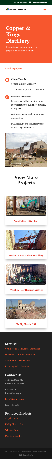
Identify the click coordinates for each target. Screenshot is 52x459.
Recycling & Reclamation (17, 366)
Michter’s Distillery (14, 435)
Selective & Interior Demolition (20, 354)
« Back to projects (13, 68)
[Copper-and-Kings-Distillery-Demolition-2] (26, 166)
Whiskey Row (11, 430)
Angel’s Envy (11, 418)
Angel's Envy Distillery (26, 220)
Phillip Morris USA (26, 324)
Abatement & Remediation (18, 360)
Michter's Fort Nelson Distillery (26, 255)
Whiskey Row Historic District (26, 289)
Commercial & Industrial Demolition (22, 348)
